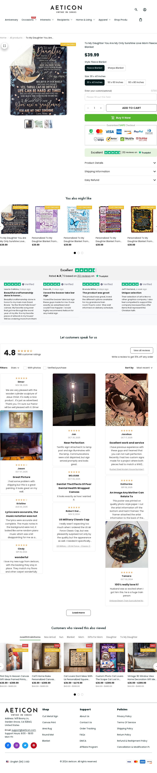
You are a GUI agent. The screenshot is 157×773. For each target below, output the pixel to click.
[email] (24, 730)
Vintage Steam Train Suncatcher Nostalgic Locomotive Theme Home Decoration (126, 600)
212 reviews (84, 276)
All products (16, 37)
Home (3, 37)
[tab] (75, 253)
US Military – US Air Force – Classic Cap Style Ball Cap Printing (74, 546)
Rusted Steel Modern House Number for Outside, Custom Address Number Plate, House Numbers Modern (127, 469)
